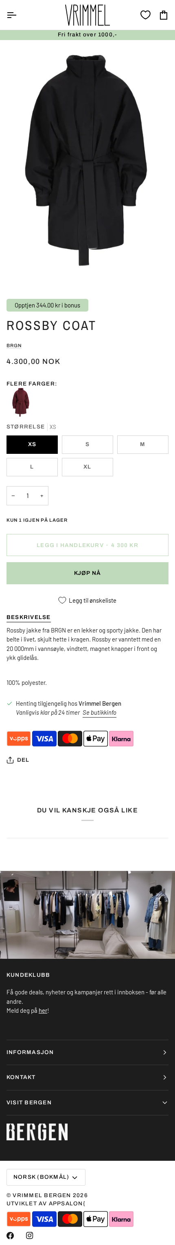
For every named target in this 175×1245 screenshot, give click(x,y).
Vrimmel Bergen (42, 1195)
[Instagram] (29, 1235)
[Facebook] (10, 1235)
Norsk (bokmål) (41, 1177)
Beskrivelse (29, 617)
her (43, 1010)
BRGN (14, 345)
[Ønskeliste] (145, 15)
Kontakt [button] (21, 1077)
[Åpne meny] (19, 15)
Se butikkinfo (99, 712)
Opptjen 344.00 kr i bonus (47, 305)
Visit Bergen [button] (29, 1102)
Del (23, 760)
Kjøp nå (87, 573)
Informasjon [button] (30, 1052)
